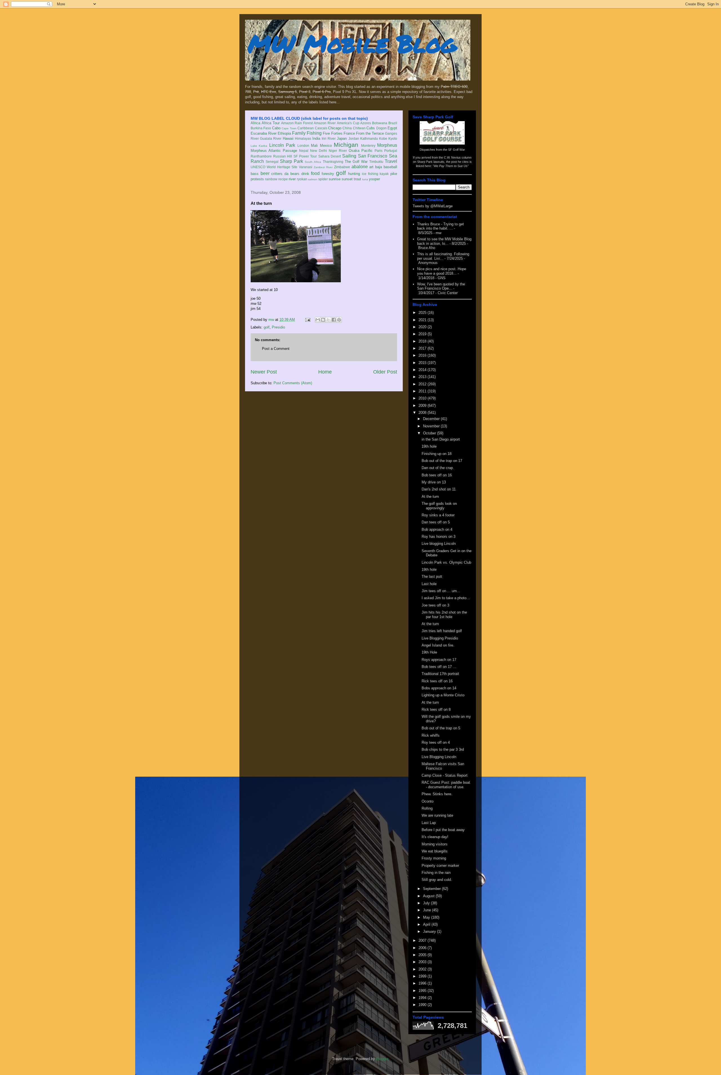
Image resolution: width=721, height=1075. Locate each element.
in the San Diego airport (441, 439)
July (427, 903)
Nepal (303, 150)
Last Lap (429, 823)
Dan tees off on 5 (436, 522)
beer (265, 173)
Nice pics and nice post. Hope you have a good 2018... (441, 271)
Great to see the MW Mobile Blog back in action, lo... (444, 241)
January (430, 931)
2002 (423, 969)
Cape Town (289, 128)
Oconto (427, 801)
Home (325, 372)
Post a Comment (276, 349)
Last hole (429, 584)
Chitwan (359, 128)
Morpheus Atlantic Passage (274, 150)
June (427, 910)
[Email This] (318, 320)
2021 (423, 320)
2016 (423, 355)
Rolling (427, 808)
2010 (423, 398)
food (315, 173)
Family (299, 133)
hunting (354, 174)
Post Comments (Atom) (292, 383)
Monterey (368, 145)
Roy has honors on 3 (438, 536)
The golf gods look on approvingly (439, 505)
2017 (423, 348)
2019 (423, 334)
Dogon (381, 128)
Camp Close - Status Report (445, 775)
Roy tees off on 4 (436, 742)
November (432, 426)
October (430, 433)
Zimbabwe (342, 167)
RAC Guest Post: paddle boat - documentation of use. (446, 784)
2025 (423, 312)
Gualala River (270, 138)
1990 (423, 1005)
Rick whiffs (431, 735)
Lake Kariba (259, 145)
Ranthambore (261, 156)
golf (341, 173)
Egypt (392, 128)
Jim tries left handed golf (442, 631)
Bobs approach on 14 (439, 688)
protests (257, 179)
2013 (423, 377)
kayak (384, 174)
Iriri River (329, 138)
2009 (423, 405)
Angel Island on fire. (438, 645)
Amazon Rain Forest (297, 123)
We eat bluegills (435, 851)
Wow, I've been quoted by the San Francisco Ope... (441, 286)
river (292, 179)
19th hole (429, 446)
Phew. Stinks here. (437, 794)
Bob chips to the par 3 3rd (443, 749)
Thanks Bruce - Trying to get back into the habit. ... (440, 226)
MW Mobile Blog (352, 43)
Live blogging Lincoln (439, 543)
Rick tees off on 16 (437, 681)
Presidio (278, 327)
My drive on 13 (434, 482)
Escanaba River (264, 133)
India (316, 138)
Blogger (382, 1059)
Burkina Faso (261, 128)
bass (255, 174)
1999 (423, 976)
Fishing (314, 133)
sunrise (335, 179)
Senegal (272, 161)
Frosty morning (434, 858)
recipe (283, 179)
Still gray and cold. (437, 880)
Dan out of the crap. (438, 468)
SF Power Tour (305, 156)
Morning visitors (435, 844)
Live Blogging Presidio (440, 638)
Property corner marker (440, 865)
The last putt (432, 576)
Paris (378, 150)
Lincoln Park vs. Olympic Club (446, 562)
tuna (365, 179)
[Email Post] (307, 319)
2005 (423, 955)
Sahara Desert (329, 156)
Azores (365, 123)
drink (305, 174)
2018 (423, 341)
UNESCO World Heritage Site (274, 167)
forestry (328, 174)
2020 (423, 327)
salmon (312, 179)
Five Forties (332, 133)
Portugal (390, 150)
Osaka (354, 150)
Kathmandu (369, 138)
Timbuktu (376, 161)
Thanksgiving (333, 161)
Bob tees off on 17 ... (439, 667)
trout (357, 179)
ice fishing (370, 174)
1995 (423, 991)
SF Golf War (456, 149)
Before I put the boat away (443, 830)
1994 (423, 998)
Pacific (367, 150)
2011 (423, 391)
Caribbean (305, 128)
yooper (374, 179)
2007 (423, 940)
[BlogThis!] (323, 320)
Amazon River (325, 123)
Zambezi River (323, 167)
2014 (423, 370)
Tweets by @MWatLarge (433, 206)
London (303, 145)
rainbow (271, 179)
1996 (423, 983)
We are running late (437, 815)
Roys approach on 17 (439, 660)
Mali (314, 145)
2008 (423, 412)
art (371, 167)
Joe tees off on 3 (435, 605)
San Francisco (373, 156)
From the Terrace (370, 133)
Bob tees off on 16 (437, 475)
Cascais (321, 128)
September (432, 889)
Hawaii (288, 138)
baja (378, 167)
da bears (291, 174)
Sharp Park (291, 161)
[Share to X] (328, 320)
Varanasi (305, 167)
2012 (423, 384)
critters (276, 174)
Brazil (392, 123)
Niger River (338, 150)
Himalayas (303, 138)
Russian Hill (282, 156)
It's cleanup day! (435, 837)
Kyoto (392, 138)
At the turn (430, 496)
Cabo (276, 128)
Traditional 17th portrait (440, 674)
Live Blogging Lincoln (439, 757)
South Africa (313, 161)
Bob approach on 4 (437, 529)
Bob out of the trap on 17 (442, 461)
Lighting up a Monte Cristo (443, 695)
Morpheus (387, 145)
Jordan (353, 138)
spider (323, 179)
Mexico (326, 145)
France (349, 133)
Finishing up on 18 (436, 454)
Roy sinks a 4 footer (438, 515)
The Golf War (356, 161)
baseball (390, 167)
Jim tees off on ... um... (441, 591)
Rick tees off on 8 (436, 709)
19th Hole (429, 652)
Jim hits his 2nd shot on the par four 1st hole (444, 614)
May (427, 917)
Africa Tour (271, 123)
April (427, 924)
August (429, 896)
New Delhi (318, 150)
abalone (359, 166)
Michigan (346, 144)
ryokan (302, 179)
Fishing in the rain (436, 872)
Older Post (385, 372)
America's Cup (348, 123)
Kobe (383, 138)
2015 (423, 363)
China (347, 128)
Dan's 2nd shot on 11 (439, 489)
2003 (423, 962)
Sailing (349, 156)
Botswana (379, 123)
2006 (423, 948)
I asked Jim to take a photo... (446, 598)
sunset (347, 179)
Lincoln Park (282, 145)
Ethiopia (284, 133)
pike (393, 174)
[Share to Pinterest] (339, 320)
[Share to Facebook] (334, 320)
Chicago (334, 128)
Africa (255, 123)
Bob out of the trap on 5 (441, 728)
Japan (342, 138)
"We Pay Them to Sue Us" (451, 166)
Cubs (370, 128)
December (432, 419)
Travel (391, 161)
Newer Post (264, 372)
